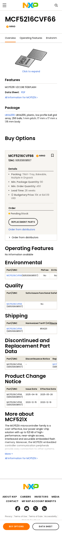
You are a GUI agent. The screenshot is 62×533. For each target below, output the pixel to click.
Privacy (8, 516)
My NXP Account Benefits (39, 501)
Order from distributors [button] (25, 237)
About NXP (9, 496)
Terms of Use (20, 516)
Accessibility (50, 516)
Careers (25, 496)
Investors (41, 496)
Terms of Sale (35, 516)
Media (56, 496)
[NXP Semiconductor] (30, 5)
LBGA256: (10, 115)
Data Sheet (45, 526)
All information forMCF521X (20, 97)
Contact (12, 501)
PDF (23, 92)
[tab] (31, 237)
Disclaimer (56, 323)
